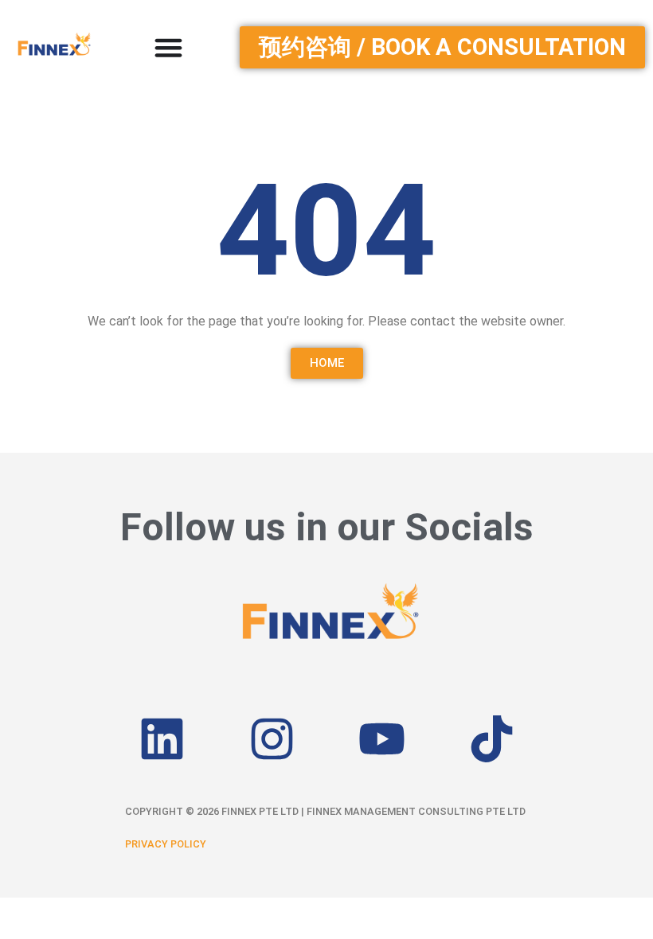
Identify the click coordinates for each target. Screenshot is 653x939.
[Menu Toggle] (168, 47)
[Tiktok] (491, 738)
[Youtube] (381, 738)
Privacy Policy (165, 844)
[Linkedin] (162, 738)
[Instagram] (272, 738)
